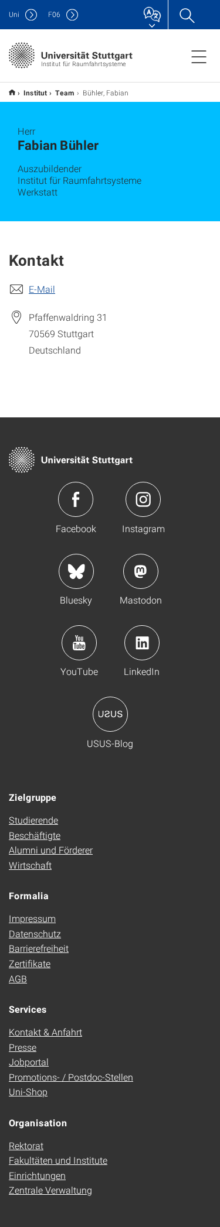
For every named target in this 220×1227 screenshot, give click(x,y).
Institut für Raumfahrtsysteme (12, 92)
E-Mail (42, 289)
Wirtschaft (30, 865)
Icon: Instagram (143, 499)
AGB (18, 978)
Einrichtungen (37, 1175)
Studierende (33, 820)
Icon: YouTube (79, 642)
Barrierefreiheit (39, 948)
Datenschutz (35, 933)
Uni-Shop (28, 1091)
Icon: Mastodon (140, 571)
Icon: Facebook (75, 499)
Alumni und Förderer (51, 850)
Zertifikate (29, 963)
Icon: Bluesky (76, 571)
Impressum (32, 918)
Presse (22, 1047)
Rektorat (26, 1145)
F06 (54, 14)
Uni (14, 14)
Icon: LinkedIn (142, 642)
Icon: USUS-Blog (110, 714)
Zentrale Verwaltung (50, 1190)
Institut (35, 92)
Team (65, 92)
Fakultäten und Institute (58, 1160)
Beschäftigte (34, 835)
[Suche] (186, 14)
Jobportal (29, 1061)
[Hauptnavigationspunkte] (199, 56)
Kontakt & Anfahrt (45, 1032)
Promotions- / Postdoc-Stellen (71, 1077)
